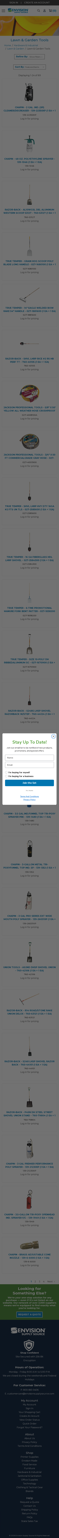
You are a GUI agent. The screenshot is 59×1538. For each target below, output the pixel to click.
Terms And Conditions (29, 796)
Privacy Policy (29, 799)
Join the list (29, 782)
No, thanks (29, 790)
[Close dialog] (53, 736)
